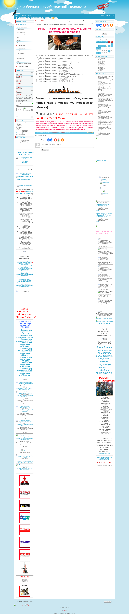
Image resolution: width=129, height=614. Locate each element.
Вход (46, 18)
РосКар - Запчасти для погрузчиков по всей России (105, 100)
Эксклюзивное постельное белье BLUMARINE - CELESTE (105, 244)
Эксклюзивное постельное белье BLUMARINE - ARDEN (105, 253)
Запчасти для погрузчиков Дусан (24, 227)
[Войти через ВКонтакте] (100, 25)
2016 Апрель (101, 68)
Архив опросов (27, 133)
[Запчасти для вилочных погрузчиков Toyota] (24, 535)
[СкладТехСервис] (25, 574)
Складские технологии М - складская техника (105, 106)
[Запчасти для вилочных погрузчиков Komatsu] (24, 547)
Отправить (45, 150)
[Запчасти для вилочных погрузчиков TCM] (24, 559)
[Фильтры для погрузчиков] (24, 596)
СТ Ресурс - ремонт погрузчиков (103, 119)
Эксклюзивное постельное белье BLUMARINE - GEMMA (105, 279)
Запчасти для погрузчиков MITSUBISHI (26, 344)
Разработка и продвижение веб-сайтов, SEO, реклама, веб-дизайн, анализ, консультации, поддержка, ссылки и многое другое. (104, 360)
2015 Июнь (101, 62)
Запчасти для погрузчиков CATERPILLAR (25, 364)
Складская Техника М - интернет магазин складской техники (105, 80)
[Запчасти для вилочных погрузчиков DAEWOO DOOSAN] (24, 522)
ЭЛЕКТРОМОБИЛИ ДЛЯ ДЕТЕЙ (25, 153)
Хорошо (20, 125)
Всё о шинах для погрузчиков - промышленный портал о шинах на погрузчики (104, 132)
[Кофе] (24, 450)
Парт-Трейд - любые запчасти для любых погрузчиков (103, 92)
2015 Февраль (101, 58)
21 (109, 50)
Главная (22, 18)
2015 (42, 21)
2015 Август (101, 63)
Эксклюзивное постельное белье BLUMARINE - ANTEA (105, 270)
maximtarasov (54, 132)
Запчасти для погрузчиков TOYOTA (24, 336)
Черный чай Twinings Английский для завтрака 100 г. (24, 439)
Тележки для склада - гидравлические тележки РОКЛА (104, 128)
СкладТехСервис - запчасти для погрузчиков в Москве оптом (105, 122)
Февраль (47, 21)
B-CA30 (63, 132)
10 (99, 48)
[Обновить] (32, 103)
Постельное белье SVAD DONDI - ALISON (104, 287)
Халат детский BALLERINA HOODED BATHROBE (102, 205)
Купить (97, 210)
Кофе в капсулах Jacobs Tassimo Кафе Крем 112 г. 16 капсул (24, 461)
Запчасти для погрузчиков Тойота (26, 198)
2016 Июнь (101, 69)
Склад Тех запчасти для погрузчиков (104, 84)
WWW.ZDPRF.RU (104, 453)
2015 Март (101, 59)
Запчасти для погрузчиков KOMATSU (26, 332)
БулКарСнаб (101, 82)
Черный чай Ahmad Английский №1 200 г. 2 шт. (25, 396)
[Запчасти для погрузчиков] (24, 510)
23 (97, 52)
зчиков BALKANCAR (24, 374)
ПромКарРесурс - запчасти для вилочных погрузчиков (105, 97)
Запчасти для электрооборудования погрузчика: (24, 272)
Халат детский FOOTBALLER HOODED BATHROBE (103, 216)
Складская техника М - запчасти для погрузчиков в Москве (105, 109)
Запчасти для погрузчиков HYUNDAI (26, 359)
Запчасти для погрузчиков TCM (25, 349)
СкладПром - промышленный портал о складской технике (104, 103)
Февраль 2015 (104, 40)
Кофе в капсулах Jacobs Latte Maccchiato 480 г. (24, 469)
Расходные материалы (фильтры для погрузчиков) (24, 261)
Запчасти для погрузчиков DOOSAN (26, 353)
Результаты (19, 133)
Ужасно (20, 129)
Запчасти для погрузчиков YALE (24, 369)
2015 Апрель (101, 61)
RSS (55, 18)
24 (99, 52)
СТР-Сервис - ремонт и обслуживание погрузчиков (105, 117)
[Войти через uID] (97, 25)
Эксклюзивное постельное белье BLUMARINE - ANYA (105, 261)
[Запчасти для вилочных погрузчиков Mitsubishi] (24, 485)
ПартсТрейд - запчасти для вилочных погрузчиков (105, 95)
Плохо (19, 128)
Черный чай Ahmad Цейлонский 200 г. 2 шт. (25, 410)
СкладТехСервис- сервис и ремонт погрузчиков (105, 112)
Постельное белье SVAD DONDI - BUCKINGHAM (104, 302)
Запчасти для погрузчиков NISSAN (24, 340)
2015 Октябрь (101, 64)
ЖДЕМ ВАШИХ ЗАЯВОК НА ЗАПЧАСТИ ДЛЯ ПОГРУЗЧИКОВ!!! (104, 458)
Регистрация (35, 18)
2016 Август (101, 70)
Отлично (20, 124)
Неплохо (20, 127)
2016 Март (101, 67)
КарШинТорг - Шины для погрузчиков (104, 86)
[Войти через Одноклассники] (111, 25)
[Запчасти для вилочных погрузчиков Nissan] (24, 498)
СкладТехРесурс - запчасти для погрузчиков (105, 77)
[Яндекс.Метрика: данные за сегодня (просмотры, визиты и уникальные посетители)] (19, 605)
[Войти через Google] (107, 25)
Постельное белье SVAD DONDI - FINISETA (104, 294)
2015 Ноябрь (101, 66)
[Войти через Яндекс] (104, 25)
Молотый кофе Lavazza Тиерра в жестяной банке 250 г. (24, 389)
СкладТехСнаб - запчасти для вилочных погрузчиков (105, 125)
